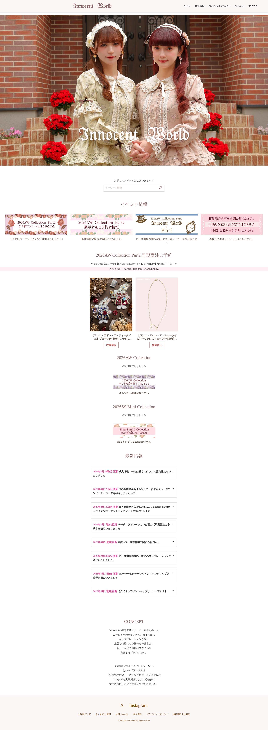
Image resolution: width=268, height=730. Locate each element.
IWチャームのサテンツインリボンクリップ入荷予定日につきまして (131, 575)
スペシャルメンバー (219, 6)
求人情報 (137, 714)
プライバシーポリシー (157, 714)
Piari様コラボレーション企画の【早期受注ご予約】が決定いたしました (131, 526)
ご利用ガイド (84, 714)
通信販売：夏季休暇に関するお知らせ (126, 542)
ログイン (239, 6)
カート (186, 6)
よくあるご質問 (103, 714)
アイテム (253, 6)
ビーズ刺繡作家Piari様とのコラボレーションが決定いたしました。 (132, 558)
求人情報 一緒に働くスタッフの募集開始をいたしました (132, 473)
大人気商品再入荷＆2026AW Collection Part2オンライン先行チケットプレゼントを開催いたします (131, 509)
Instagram (138, 705)
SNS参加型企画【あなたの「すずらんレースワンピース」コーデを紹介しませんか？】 (132, 491)
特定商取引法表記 (181, 714)
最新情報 (199, 6)
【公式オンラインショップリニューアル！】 (130, 591)
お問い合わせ (121, 714)
